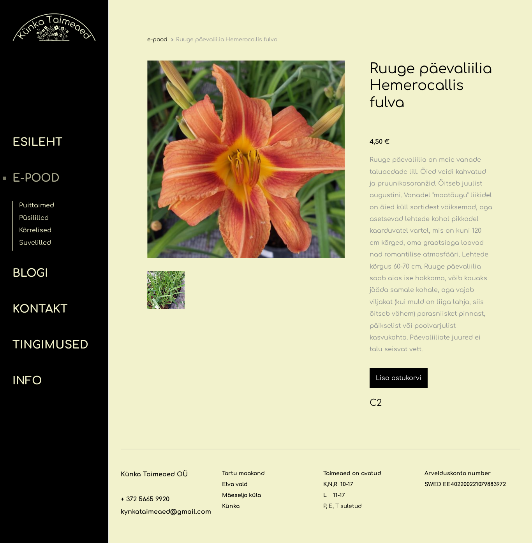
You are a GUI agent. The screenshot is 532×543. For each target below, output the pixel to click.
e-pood (36, 178)
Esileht (37, 142)
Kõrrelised (35, 230)
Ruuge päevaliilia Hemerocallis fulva (226, 39)
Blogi (30, 273)
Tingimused (50, 345)
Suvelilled (35, 242)
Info (27, 381)
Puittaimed (36, 205)
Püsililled (34, 217)
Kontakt (40, 309)
